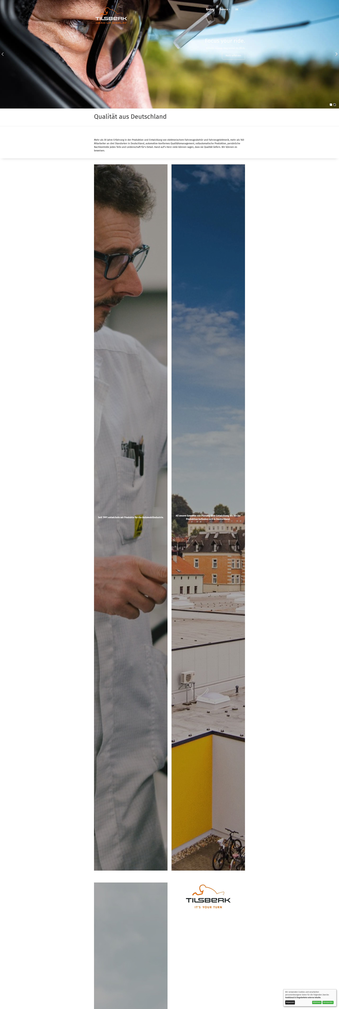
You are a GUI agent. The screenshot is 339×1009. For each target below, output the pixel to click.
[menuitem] (210, 9)
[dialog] (309, 997)
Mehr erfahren (233, 55)
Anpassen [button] (290, 1002)
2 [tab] (334, 104)
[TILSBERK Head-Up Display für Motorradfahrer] (111, 24)
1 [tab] (331, 104)
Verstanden (328, 1002)
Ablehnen (317, 1002)
